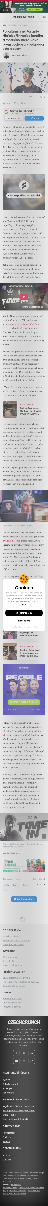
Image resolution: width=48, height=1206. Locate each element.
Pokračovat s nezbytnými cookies (24, 627)
